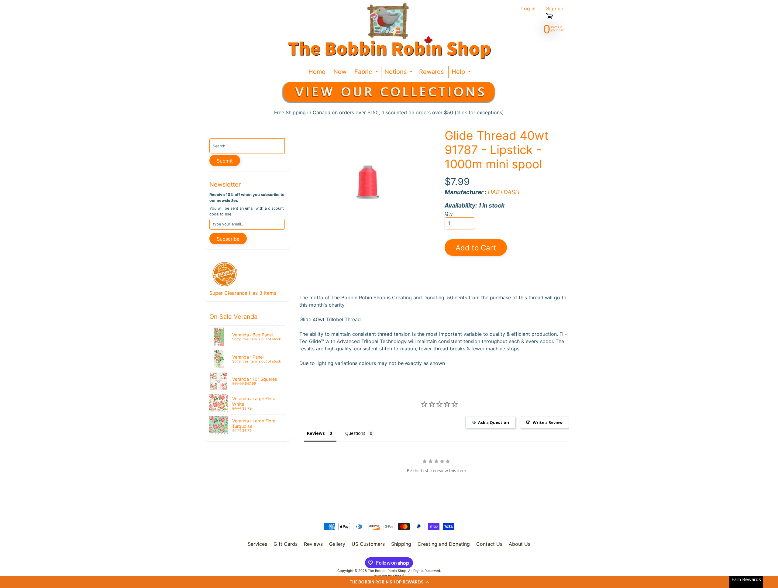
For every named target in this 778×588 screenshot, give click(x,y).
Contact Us (489, 544)
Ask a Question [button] (493, 422)
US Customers (368, 544)
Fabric (367, 73)
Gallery (337, 544)
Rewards (431, 71)
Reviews (313, 544)
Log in (528, 8)
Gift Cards (286, 544)
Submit (225, 161)
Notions (399, 73)
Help (462, 73)
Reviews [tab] (316, 433)
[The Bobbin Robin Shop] (387, 30)
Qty (449, 214)
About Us (519, 544)
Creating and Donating (444, 544)
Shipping (401, 544)
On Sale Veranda (233, 316)
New (339, 71)
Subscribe (228, 239)
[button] (389, 582)
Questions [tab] (355, 433)
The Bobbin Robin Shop (387, 571)
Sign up (554, 8)
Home (316, 71)
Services (257, 544)
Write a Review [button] (548, 422)
